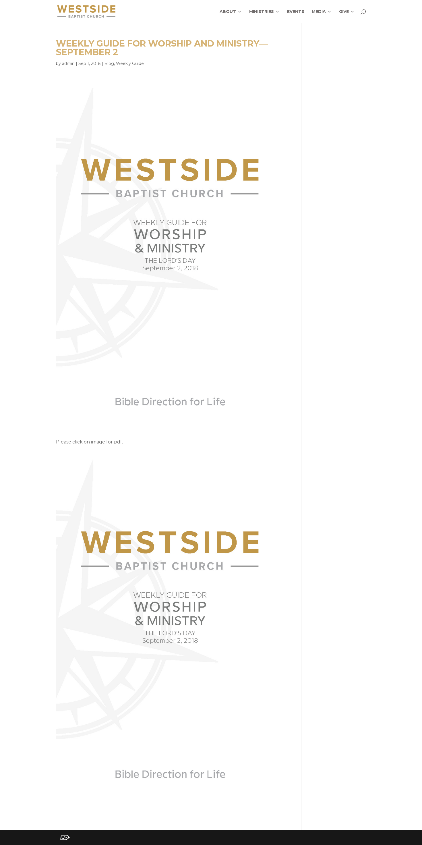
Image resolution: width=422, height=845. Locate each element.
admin (68, 63)
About (228, 11)
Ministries (261, 11)
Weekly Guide (130, 63)
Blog (109, 63)
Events (295, 11)
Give (344, 11)
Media (319, 11)
